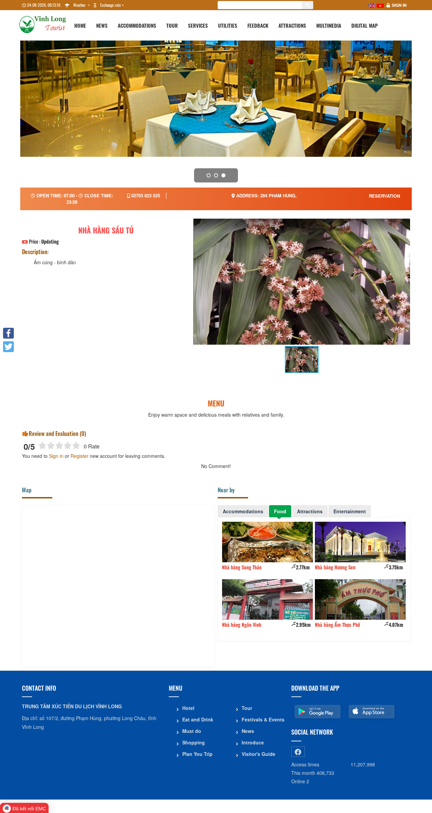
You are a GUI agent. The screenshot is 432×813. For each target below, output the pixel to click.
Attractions (292, 25)
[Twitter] (8, 346)
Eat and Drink (197, 719)
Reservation (384, 196)
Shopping (193, 742)
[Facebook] (8, 333)
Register (79, 455)
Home (80, 25)
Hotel (188, 708)
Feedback (257, 25)
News (102, 25)
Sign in (399, 5)
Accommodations (137, 25)
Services (198, 25)
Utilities (227, 25)
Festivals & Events (263, 719)
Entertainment (349, 511)
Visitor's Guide (258, 753)
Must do (191, 731)
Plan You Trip (197, 753)
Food (280, 511)
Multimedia (328, 25)
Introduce (253, 742)
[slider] (59, 445)
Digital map (364, 25)
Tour (172, 25)
